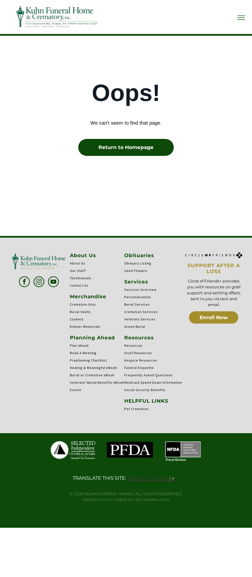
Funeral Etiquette (139, 367)
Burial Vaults (80, 312)
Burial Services (137, 304)
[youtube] (53, 282)
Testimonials (80, 278)
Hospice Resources (140, 360)
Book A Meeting (83, 353)
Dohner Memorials (85, 326)
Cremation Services (141, 312)
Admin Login (156, 499)
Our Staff (78, 270)
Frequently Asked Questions (148, 375)
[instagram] (38, 282)
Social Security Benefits (144, 390)
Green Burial (134, 326)
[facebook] (24, 282)
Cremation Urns (83, 304)
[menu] (241, 17)
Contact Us (79, 285)
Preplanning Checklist (88, 360)
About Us (77, 263)
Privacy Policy (97, 499)
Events (75, 390)
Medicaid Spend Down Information (153, 382)
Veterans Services (140, 319)
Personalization (137, 297)
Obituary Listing (137, 263)
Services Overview (140, 289)
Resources (133, 345)
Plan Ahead (79, 345)
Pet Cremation (136, 409)
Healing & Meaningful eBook (93, 367)
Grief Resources (138, 353)
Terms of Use (128, 499)
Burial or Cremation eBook (92, 375)
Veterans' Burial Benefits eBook (97, 382)
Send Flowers (135, 270)
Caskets (77, 319)
